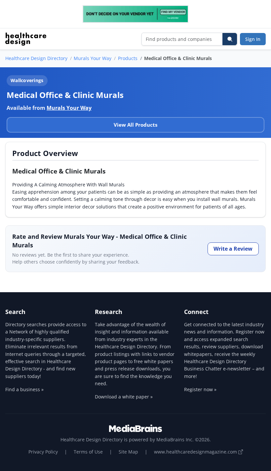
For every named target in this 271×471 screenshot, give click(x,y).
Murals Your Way (92, 58)
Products (127, 58)
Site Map (128, 452)
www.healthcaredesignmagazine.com (196, 452)
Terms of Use (88, 452)
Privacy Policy (43, 452)
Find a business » (24, 389)
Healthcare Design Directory (36, 58)
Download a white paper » (124, 396)
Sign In (252, 39)
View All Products (135, 124)
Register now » (200, 389)
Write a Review (232, 248)
